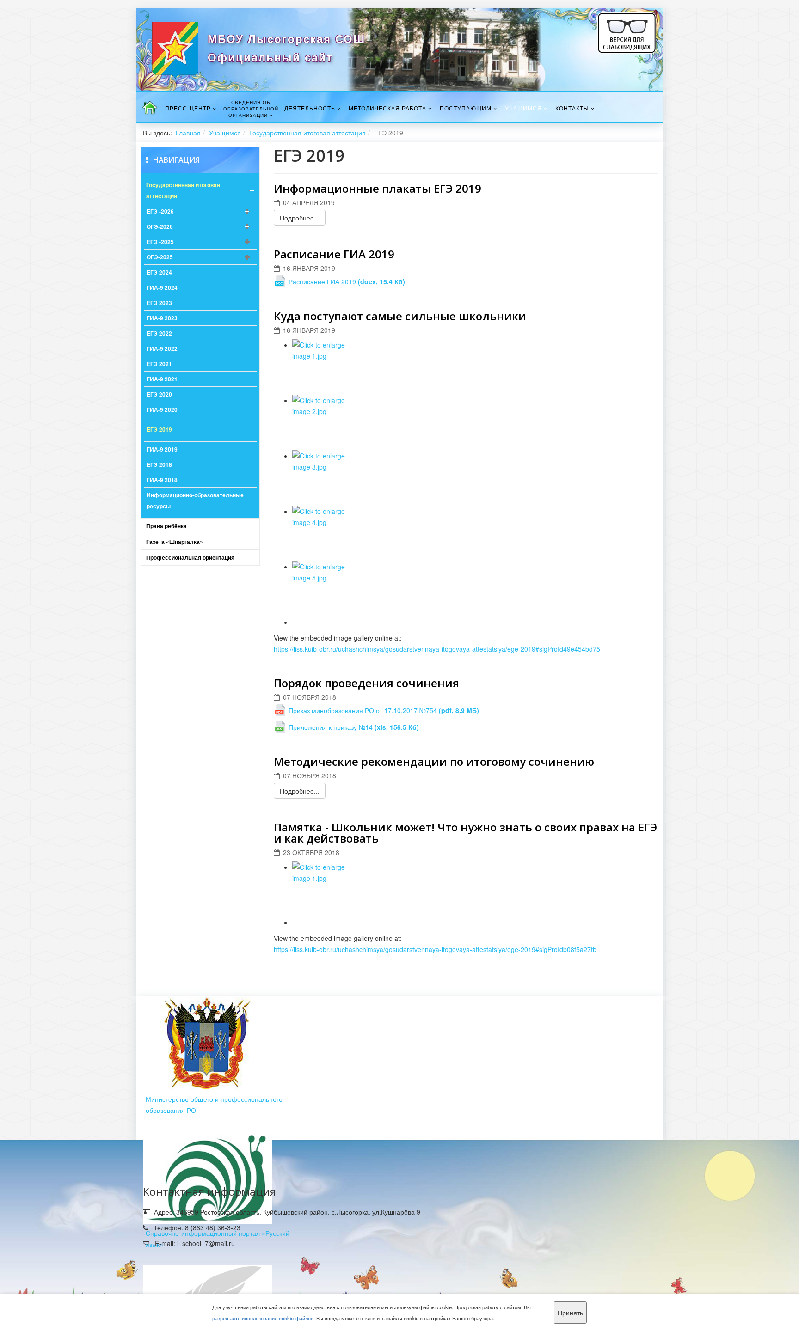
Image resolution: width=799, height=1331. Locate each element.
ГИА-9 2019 (162, 449)
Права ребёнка (166, 526)
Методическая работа (387, 108)
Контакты (572, 108)
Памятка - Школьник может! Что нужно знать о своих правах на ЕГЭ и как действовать (465, 832)
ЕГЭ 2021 (159, 364)
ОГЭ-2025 (160, 257)
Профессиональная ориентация (190, 557)
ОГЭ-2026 (160, 226)
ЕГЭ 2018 (159, 464)
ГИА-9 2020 (162, 409)
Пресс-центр (188, 108)
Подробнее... (300, 217)
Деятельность (309, 108)
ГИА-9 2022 (162, 348)
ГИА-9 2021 (162, 379)
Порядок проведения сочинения (366, 682)
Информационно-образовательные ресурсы (195, 500)
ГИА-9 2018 (162, 480)
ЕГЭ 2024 (159, 272)
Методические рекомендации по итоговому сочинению (434, 761)
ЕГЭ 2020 (159, 394)
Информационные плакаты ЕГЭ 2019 (377, 188)
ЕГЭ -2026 (160, 211)
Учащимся (523, 108)
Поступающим (466, 108)
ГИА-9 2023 (162, 318)
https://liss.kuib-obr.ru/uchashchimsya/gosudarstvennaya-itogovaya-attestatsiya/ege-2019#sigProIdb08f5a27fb (435, 949)
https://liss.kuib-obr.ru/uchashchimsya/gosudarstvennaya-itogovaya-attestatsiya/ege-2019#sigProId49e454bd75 (437, 648)
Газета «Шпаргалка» (174, 541)
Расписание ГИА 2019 (334, 254)
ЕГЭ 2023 (159, 303)
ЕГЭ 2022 (159, 333)
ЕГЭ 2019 (159, 429)
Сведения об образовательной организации (250, 108)
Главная (188, 132)
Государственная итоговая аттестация (307, 132)
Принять (570, 1312)
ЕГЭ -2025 (160, 242)
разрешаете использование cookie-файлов (262, 1318)
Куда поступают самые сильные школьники (400, 316)
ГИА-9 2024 (162, 287)
